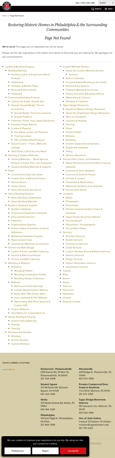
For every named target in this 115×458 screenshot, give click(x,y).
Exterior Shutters (20, 340)
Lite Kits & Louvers (75, 178)
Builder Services (74, 240)
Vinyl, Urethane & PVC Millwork (30, 297)
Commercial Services (77, 244)
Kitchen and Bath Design (21, 247)
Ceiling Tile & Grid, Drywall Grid (27, 101)
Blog (65, 274)
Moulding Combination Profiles (30, 274)
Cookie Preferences (91, 443)
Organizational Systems (23, 224)
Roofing (15, 324)
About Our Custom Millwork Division (85, 70)
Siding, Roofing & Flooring (21, 317)
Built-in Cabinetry (75, 78)
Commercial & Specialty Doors (27, 174)
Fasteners (16, 220)
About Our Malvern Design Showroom (85, 109)
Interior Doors (18, 186)
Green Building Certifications (26, 197)
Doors (11, 170)
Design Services (74, 259)
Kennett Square (74, 220)
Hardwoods (17, 82)
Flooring (15, 328)
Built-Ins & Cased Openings (28, 286)
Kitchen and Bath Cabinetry (25, 259)
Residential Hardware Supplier (27, 236)
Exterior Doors (18, 182)
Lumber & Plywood (21, 128)
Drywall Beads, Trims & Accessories (32, 113)
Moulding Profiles (23, 270)
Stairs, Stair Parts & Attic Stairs (29, 293)
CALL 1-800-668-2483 (85, 3)
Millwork (15, 282)
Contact (67, 297)
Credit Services (74, 247)
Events (66, 278)
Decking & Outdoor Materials (23, 155)
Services (73, 74)
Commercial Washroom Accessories (30, 244)
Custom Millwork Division (76, 66)
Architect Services (75, 236)
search (98, 9)
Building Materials (17, 70)
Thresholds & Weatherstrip (79, 182)
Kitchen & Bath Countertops (25, 255)
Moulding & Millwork (19, 263)
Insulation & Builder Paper (24, 86)
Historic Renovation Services (81, 263)
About (66, 282)
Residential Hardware (77, 147)
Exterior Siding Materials (24, 321)
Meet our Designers (76, 116)
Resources (68, 290)
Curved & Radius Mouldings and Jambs (86, 82)
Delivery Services (75, 255)
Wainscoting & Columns (78, 97)
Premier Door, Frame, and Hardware (81, 159)
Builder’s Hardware (21, 209)
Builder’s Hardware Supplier (22, 205)
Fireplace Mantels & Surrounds (82, 90)
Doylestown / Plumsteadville (80, 224)
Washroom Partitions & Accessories (84, 186)
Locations (68, 193)
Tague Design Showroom (76, 105)
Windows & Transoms (77, 101)
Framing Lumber (22, 136)
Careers (67, 270)
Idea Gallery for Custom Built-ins (28, 313)
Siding (69, 151)
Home (4, 15)
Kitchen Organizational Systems (82, 143)
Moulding (16, 267)
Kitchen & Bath (73, 132)
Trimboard (16, 93)
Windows (16, 336)
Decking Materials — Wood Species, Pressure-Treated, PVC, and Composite (31, 161)
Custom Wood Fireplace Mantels (31, 290)
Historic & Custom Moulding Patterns (85, 93)
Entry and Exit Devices (23, 217)
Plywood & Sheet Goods (23, 90)
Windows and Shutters (20, 332)
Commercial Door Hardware (80, 170)
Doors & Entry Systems (77, 86)
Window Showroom (76, 155)
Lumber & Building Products (19, 66)
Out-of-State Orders (76, 228)
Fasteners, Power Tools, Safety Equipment (33, 120)
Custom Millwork (20, 309)
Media (69, 197)
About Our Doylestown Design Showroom (87, 113)
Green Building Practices (21, 193)
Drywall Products (23, 116)
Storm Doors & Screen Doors (26, 190)
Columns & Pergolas (76, 120)
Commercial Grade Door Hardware (29, 213)
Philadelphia (72, 201)
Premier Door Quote (76, 190)
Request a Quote (71, 301)
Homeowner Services (77, 267)
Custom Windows (20, 344)
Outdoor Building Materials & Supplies (31, 167)
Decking (70, 124)
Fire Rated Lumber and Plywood (31, 132)
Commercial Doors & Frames (80, 174)
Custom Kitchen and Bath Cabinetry (30, 251)
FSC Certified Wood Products (29, 140)
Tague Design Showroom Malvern (83, 217)
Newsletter (68, 293)
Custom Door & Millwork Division (28, 178)
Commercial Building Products (24, 97)
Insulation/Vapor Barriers (24, 124)
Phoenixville (72, 205)
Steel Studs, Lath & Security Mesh (28, 151)
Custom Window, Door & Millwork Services (88, 251)
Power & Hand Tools (21, 240)
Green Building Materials (24, 201)
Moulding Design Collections (29, 278)
